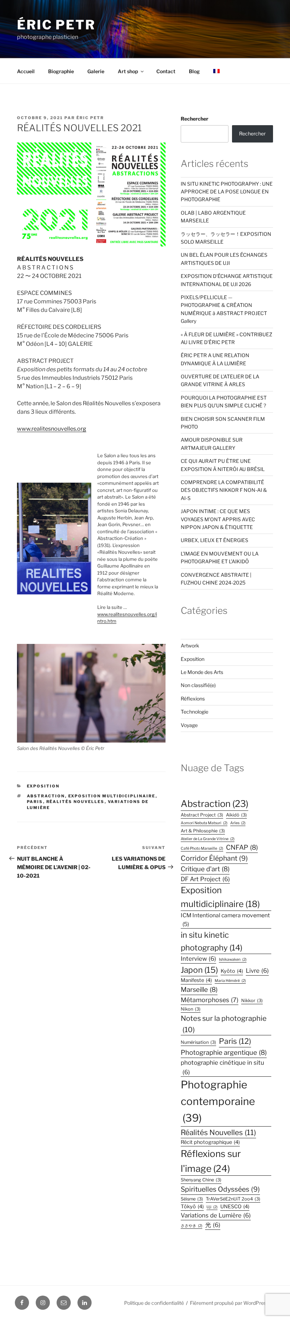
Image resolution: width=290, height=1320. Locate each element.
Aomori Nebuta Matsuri (204, 823)
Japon (199, 970)
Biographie (61, 71)
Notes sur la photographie (224, 1024)
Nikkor (252, 1000)
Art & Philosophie (203, 830)
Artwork (190, 645)
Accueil (26, 71)
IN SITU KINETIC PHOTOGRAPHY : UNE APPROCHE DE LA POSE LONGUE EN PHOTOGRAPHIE (227, 192)
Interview (198, 958)
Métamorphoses (209, 1000)
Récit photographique (210, 1142)
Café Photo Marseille (202, 848)
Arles (237, 823)
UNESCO (234, 1206)
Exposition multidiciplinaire (112, 795)
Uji (212, 1207)
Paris (35, 801)
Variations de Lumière (216, 1215)
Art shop (128, 71)
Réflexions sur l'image (211, 1161)
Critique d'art (205, 869)
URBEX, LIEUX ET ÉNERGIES (214, 540)
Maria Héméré (230, 980)
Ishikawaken (232, 959)
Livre (257, 970)
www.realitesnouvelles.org (51, 428)
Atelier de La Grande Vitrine (207, 839)
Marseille (199, 989)
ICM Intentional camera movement (225, 920)
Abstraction (46, 795)
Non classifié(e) (198, 685)
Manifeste (196, 980)
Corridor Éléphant (214, 858)
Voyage (189, 725)
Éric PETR (90, 117)
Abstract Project (202, 815)
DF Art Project (205, 879)
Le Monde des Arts (202, 672)
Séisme (192, 1199)
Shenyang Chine (201, 1179)
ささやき (191, 1225)
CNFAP (242, 847)
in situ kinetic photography (211, 941)
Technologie (194, 712)
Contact (165, 71)
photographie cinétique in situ (222, 1067)
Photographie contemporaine (218, 1101)
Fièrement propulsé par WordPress (229, 1303)
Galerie (95, 71)
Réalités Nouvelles (75, 801)
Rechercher (194, 119)
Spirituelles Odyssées (220, 1189)
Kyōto (232, 971)
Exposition (43, 786)
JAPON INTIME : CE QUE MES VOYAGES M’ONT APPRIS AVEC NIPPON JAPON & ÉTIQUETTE (218, 519)
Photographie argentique (224, 1052)
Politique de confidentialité (154, 1303)
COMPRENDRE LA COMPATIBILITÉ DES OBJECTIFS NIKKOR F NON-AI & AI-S (224, 490)
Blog (194, 71)
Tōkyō (192, 1206)
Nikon (191, 1009)
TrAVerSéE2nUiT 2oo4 (233, 1199)
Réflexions (193, 699)
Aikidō (236, 815)
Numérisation (198, 1042)
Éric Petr (56, 25)
